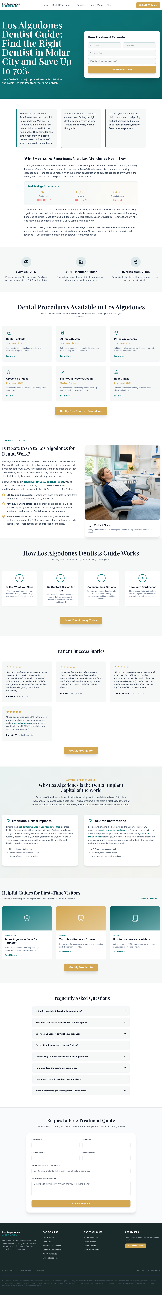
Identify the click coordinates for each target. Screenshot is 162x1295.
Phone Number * (89, 1152)
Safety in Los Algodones (53, 1250)
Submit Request (81, 1203)
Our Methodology (50, 1258)
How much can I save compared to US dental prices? (81, 1022)
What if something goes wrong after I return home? (81, 1090)
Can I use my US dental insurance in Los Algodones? (81, 1056)
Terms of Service (153, 1270)
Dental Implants (90, 1242)
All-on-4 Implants (91, 1238)
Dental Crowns (90, 1246)
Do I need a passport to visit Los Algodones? (81, 1034)
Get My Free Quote (122, 69)
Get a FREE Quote (148, 5)
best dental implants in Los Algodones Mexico (40, 827)
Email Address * (38, 1152)
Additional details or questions (44, 1178)
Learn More (12, 356)
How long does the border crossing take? (81, 1068)
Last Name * (88, 1140)
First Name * (37, 1140)
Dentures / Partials (91, 1250)
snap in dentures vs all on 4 (111, 830)
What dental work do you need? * (46, 1165)
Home (45, 5)
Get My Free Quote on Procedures (81, 411)
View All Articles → (150, 898)
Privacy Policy (139, 1270)
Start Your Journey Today (81, 620)
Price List (81, 5)
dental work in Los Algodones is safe (43, 482)
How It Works (96, 5)
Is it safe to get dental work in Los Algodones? (81, 1011)
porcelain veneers (23, 723)
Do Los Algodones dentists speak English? (81, 1045)
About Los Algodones (52, 1246)
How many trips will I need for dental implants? (81, 1079)
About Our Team (50, 1254)
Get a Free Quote (135, 1246)
